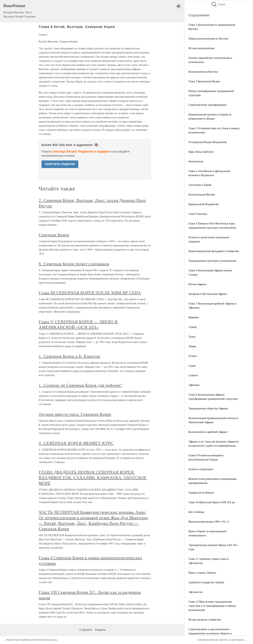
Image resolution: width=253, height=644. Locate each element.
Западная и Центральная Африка (207, 294)
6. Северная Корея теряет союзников (74, 263)
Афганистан (195, 592)
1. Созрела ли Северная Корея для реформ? (80, 385)
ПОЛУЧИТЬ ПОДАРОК (60, 164)
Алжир (192, 327)
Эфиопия (193, 385)
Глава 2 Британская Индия (204, 81)
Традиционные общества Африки (208, 408)
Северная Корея (54, 234)
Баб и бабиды (196, 512)
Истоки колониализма (201, 48)
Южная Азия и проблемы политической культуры (31, 640)
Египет (192, 356)
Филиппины (195, 161)
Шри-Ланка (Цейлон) (201, 151)
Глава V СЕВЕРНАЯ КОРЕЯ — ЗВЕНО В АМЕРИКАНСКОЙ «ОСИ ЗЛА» (78, 324)
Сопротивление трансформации (207, 104)
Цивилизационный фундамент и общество (213, 251)
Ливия (192, 346)
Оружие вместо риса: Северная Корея (75, 414)
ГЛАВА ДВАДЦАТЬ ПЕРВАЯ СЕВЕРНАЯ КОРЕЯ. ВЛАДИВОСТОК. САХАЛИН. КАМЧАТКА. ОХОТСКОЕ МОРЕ (93, 477)
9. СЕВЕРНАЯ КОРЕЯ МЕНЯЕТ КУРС (76, 443)
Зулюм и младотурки (200, 469)
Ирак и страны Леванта (202, 572)
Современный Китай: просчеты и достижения (220, 640)
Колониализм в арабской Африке (207, 432)
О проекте (85, 629)
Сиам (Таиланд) (197, 213)
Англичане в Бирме (200, 184)
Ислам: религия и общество (204, 619)
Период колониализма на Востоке (208, 38)
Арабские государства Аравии (206, 582)
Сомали (193, 375)
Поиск (218, 4)
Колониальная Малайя (201, 194)
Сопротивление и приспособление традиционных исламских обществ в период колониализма (210, 633)
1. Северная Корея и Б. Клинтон (69, 356)
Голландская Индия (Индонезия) (207, 142)
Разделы (100, 629)
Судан (192, 365)
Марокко (193, 317)
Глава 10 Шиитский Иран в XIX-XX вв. (211, 502)
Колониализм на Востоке (203, 71)
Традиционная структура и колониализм (212, 260)
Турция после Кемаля (201, 492)
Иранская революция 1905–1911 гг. (209, 521)
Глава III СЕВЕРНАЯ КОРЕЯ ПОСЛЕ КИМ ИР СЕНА (90, 292)
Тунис (192, 336)
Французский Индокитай (203, 204)
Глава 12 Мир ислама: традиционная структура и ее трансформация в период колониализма (212, 606)
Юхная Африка (197, 284)
